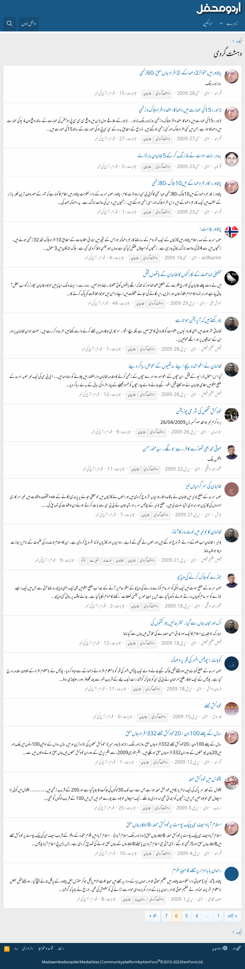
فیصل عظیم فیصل (211, 350)
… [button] (208, 916)
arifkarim (211, 258)
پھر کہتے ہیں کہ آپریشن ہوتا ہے (198, 321)
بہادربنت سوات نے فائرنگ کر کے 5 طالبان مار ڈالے (179, 156)
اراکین (207, 24)
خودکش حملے (212, 707)
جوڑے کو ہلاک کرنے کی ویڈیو (199, 578)
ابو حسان (216, 432)
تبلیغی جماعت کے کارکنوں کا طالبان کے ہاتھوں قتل (182, 275)
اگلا (155, 916)
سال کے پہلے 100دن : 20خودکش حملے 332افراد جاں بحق (173, 734)
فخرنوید (217, 167)
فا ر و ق (216, 717)
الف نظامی (214, 900)
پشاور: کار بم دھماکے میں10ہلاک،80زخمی (186, 184)
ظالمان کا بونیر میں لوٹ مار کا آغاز (196, 532)
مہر (234, 949)
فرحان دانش (213, 689)
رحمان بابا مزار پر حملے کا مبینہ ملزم (196, 871)
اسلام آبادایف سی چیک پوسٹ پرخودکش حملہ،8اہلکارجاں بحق (173, 825)
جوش (218, 515)
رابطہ (61, 949)
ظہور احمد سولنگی (213, 470)
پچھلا (230, 916)
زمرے (232, 24)
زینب (217, 808)
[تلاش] (9, 24)
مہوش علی (215, 304)
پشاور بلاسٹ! (210, 230)
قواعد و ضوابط (45, 949)
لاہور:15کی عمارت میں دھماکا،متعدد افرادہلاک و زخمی (180, 111)
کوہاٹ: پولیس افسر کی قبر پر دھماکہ (196, 661)
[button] (221, 24)
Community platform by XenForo (152, 962)
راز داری (27, 949)
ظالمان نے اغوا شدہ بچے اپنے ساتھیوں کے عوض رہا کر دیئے (174, 367)
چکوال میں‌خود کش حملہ (205, 780)
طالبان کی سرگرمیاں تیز (203, 487)
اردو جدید (217, 949)
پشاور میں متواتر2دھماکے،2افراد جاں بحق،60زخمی (180, 74)
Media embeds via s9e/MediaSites (70, 962)
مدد (16, 949)
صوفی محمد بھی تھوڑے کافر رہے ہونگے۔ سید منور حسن (182, 450)
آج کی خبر (100, 94)
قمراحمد (217, 94)
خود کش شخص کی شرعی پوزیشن (198, 412)
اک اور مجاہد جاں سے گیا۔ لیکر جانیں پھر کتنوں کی (186, 624)
